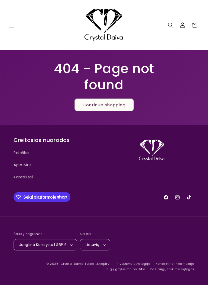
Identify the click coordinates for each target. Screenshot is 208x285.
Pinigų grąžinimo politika (124, 269)
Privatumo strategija (133, 264)
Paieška (21, 152)
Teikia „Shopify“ (97, 264)
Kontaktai (23, 177)
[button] (11, 25)
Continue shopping (104, 105)
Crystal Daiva (71, 264)
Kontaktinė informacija (175, 264)
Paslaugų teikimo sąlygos (172, 269)
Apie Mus (23, 165)
